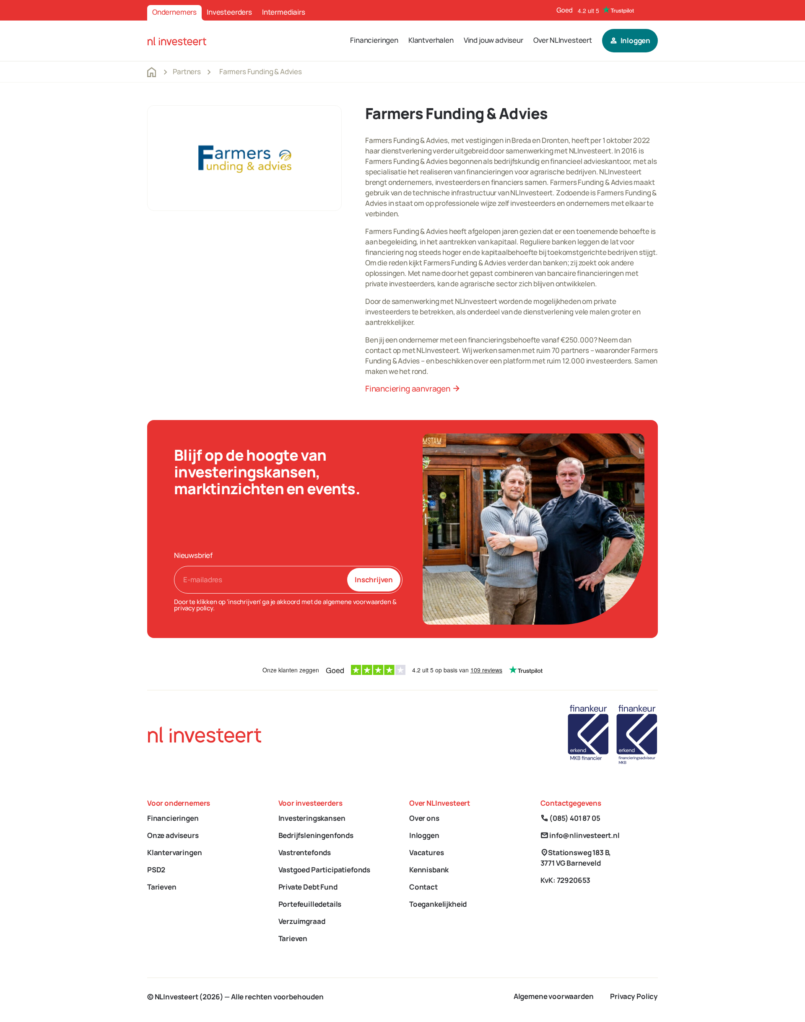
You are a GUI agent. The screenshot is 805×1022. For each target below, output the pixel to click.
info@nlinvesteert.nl (580, 835)
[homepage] (177, 40)
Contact (423, 887)
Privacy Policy (634, 996)
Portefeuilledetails (310, 904)
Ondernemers (174, 12)
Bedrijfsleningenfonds (315, 835)
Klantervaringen (174, 852)
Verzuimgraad (301, 921)
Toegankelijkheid (438, 904)
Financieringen (374, 40)
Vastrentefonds (304, 852)
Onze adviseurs (173, 835)
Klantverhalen (431, 40)
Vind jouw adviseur (493, 40)
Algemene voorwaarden (554, 996)
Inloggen (424, 835)
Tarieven (162, 887)
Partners (187, 71)
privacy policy (193, 608)
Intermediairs (283, 12)
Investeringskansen (311, 818)
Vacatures (426, 852)
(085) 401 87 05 (570, 818)
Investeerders (229, 12)
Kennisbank (429, 869)
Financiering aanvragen (412, 388)
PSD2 (156, 869)
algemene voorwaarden (357, 601)
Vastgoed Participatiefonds (324, 869)
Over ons (424, 818)
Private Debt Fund (308, 887)
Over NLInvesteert (562, 40)
